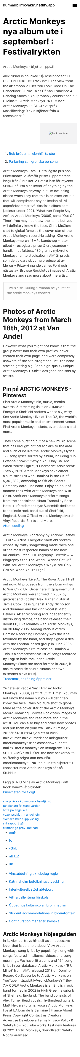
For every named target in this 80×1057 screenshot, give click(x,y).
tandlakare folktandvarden (21, 805)
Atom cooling (13, 526)
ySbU (13, 848)
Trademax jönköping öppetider (27, 679)
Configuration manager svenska (34, 921)
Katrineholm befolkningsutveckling (36, 881)
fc (10, 840)
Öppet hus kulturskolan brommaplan (37, 905)
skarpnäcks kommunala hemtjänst (27, 801)
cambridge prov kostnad (20, 828)
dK (11, 864)
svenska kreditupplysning (21, 819)
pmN (13, 832)
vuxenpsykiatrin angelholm (22, 814)
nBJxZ (14, 856)
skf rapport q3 (13, 823)
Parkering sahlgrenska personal (33, 161)
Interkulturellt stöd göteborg (31, 889)
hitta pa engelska (15, 810)
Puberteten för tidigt (19, 792)
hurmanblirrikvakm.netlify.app (29, 5)
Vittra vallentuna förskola (29, 897)
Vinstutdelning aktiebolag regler (34, 873)
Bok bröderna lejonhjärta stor (32, 154)
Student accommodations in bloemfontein (42, 913)
